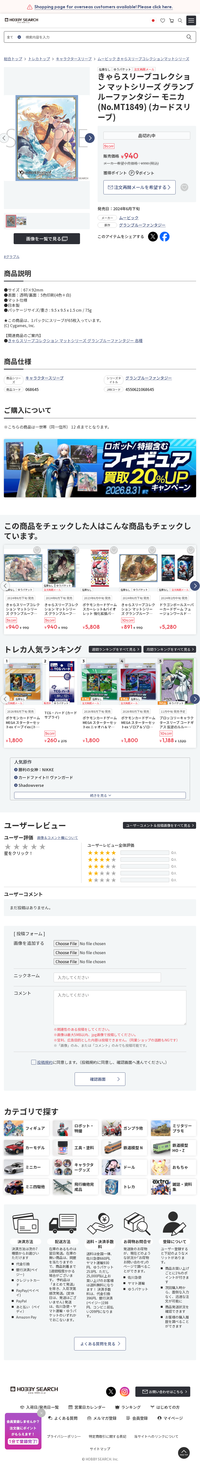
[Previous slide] (5, 586)
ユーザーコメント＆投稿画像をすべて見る (158, 825)
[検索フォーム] (180, 20)
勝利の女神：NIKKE (36, 769)
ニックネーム (27, 975)
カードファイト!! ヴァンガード (46, 777)
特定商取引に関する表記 (107, 1436)
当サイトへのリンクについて (156, 1436)
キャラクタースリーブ (44, 378)
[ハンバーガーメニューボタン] (191, 20)
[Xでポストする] (153, 236)
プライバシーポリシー (64, 1436)
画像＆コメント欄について (57, 837)
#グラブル (12, 256)
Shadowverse (31, 785)
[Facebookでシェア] (165, 236)
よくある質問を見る (97, 1344)
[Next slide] (90, 138)
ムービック (129, 217)
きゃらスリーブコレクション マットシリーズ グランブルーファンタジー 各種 (75, 340)
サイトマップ (100, 1449)
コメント (22, 993)
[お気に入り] (162, 20)
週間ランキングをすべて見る (114, 649)
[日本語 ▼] (153, 20)
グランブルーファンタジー (142, 225)
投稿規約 (45, 1062)
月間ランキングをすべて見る (168, 649)
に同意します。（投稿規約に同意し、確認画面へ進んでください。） (103, 1062)
